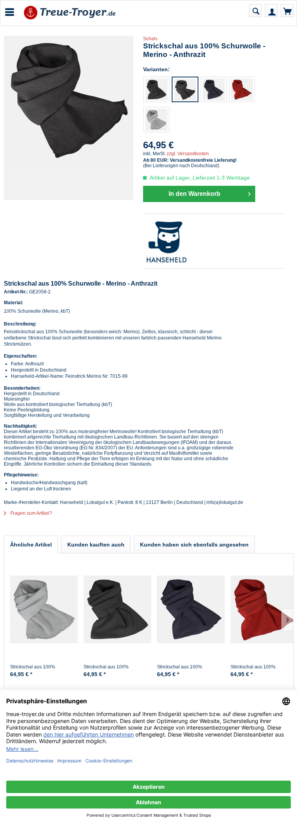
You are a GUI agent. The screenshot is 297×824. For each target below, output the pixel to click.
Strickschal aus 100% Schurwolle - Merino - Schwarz (116, 670)
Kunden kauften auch (96, 544)
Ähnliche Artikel (31, 544)
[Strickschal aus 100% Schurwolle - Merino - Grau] (156, 119)
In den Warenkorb (194, 193)
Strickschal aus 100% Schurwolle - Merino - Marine (187, 670)
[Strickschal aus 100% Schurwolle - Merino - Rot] (242, 89)
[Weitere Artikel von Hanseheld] (213, 241)
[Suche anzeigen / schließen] (255, 10)
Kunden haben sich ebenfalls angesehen (194, 544)
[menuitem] (9, 12)
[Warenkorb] (287, 10)
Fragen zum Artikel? (30, 513)
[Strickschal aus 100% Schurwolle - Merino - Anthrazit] (185, 89)
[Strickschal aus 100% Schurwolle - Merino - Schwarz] (156, 89)
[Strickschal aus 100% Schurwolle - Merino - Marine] (214, 89)
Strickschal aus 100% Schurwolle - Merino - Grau (38, 670)
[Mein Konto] (271, 10)
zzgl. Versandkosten (188, 153)
